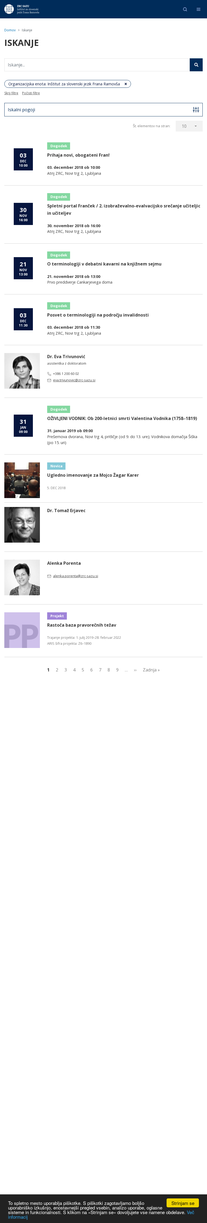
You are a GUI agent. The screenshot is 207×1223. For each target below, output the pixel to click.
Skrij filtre (11, 93)
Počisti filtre (31, 93)
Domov (10, 30)
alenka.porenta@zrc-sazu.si (75, 575)
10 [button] (184, 126)
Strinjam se (182, 1203)
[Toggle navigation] (198, 9)
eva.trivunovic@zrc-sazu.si (74, 380)
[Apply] (196, 64)
